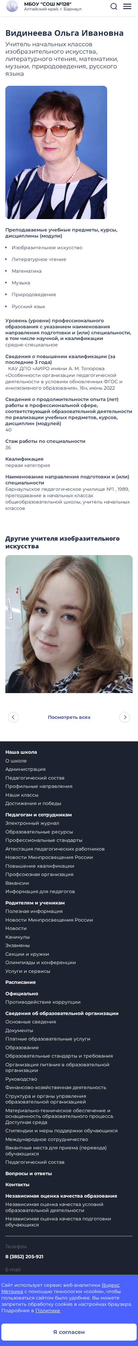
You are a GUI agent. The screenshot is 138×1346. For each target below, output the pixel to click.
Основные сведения (30, 1022)
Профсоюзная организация (39, 874)
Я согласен (69, 1332)
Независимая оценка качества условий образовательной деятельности (54, 1207)
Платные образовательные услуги (47, 1039)
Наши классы (22, 795)
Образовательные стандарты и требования (59, 1056)
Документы (19, 1030)
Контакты (17, 1185)
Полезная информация (34, 911)
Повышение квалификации (39, 866)
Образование (22, 1048)
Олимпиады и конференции (40, 962)
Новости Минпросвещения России (49, 857)
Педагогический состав (35, 778)
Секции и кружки (27, 954)
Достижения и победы (33, 803)
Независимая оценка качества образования (61, 1196)
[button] (114, 6)
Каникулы (17, 937)
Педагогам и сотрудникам (38, 815)
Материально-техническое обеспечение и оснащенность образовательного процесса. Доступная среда (59, 1116)
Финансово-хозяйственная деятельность (55, 1087)
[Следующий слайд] (124, 717)
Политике (48, 1310)
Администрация (25, 769)
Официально (21, 994)
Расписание (20, 982)
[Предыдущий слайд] (13, 717)
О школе (16, 761)
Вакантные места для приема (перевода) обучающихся (56, 1151)
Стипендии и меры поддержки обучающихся (61, 1131)
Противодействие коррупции (43, 1002)
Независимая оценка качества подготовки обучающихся (58, 1222)
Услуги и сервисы (27, 971)
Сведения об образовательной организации (62, 1013)
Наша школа (21, 752)
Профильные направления (38, 786)
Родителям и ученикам (35, 903)
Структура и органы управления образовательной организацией (45, 1099)
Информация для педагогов (40, 891)
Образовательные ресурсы (39, 832)
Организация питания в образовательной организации (57, 1068)
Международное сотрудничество (46, 1139)
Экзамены (17, 945)
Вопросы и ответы (28, 1173)
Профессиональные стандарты (43, 840)
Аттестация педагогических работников (55, 849)
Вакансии (17, 883)
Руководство (21, 1079)
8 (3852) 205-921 (24, 1257)
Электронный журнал (32, 823)
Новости (16, 928)
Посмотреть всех (69, 717)
